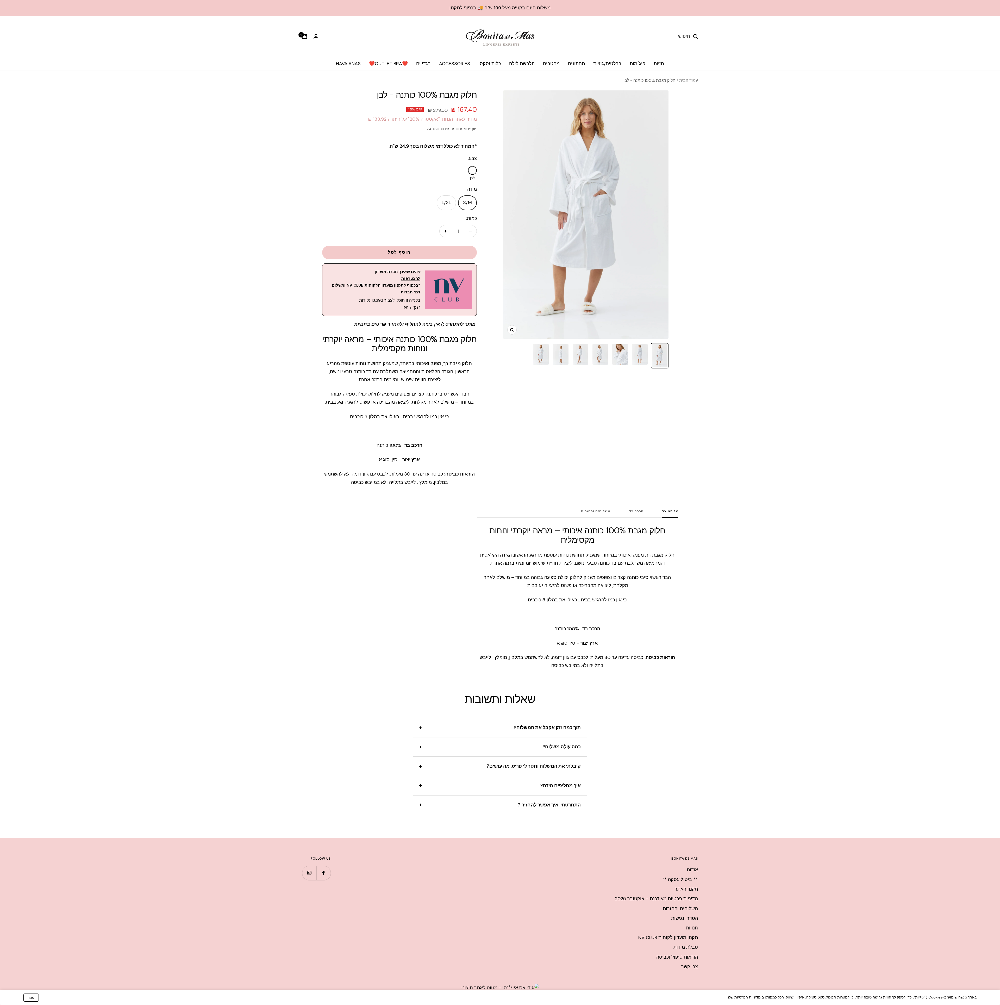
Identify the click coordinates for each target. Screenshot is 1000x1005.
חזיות (659, 63)
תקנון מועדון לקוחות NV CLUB (668, 937)
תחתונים (576, 63)
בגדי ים (423, 63)
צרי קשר (689, 967)
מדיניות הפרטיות (747, 997)
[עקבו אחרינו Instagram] (309, 873)
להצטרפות (410, 278)
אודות (692, 870)
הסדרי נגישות (684, 918)
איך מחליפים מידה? (560, 785)
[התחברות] (316, 36)
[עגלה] (304, 36)
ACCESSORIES (454, 63)
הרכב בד (636, 511)
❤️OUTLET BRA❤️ (388, 63)
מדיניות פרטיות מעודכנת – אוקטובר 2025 (656, 899)
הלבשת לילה (522, 63)
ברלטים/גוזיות (607, 63)
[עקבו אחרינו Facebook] (323, 873)
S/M (467, 202)
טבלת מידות (685, 947)
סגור (31, 997)
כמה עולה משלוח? (561, 747)
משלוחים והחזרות (595, 511)
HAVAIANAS (348, 63)
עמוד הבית (688, 80)
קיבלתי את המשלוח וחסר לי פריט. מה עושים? (534, 766)
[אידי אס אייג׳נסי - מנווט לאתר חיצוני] (500, 988)
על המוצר (670, 511)
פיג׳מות (637, 63)
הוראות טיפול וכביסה (677, 957)
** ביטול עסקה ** (680, 879)
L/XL (446, 202)
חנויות (692, 928)
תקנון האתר (686, 889)
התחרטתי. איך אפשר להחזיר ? (549, 805)
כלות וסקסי (489, 63)
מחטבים (551, 63)
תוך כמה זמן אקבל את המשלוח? (547, 727)
